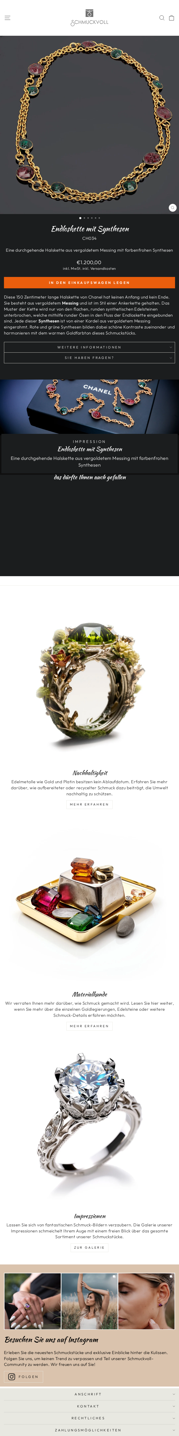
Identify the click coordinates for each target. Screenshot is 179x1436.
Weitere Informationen (89, 347)
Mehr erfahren (89, 1026)
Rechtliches (88, 1418)
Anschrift (88, 1394)
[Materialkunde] (89, 901)
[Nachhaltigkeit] (89, 680)
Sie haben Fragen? (89, 357)
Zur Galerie (89, 1247)
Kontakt (88, 1406)
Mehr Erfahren (89, 804)
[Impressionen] (89, 1123)
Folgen (29, 1376)
